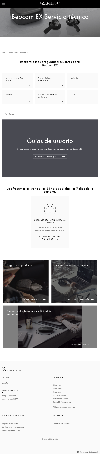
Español (5, 383)
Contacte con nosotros (61, 424)
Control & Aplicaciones (62, 402)
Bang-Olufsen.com (9, 396)
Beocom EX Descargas (46, 156)
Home (4, 53)
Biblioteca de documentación (64, 407)
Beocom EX (24, 53)
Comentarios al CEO (10, 399)
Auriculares (13, 53)
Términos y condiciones (11, 430)
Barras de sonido (59, 395)
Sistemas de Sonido (60, 399)
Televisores (57, 392)
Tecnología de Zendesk (89, 452)
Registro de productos (10, 424)
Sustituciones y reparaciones (13, 427)
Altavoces (57, 385)
